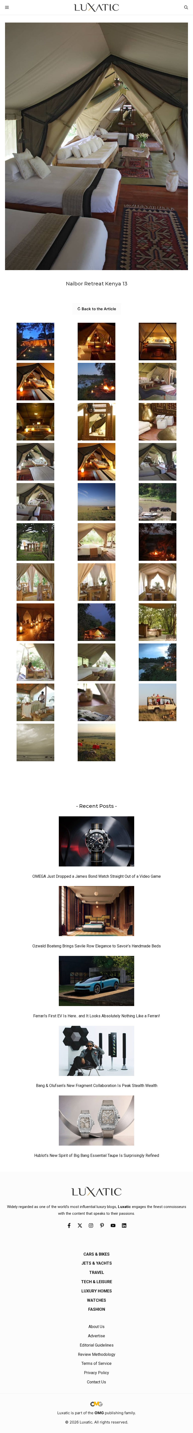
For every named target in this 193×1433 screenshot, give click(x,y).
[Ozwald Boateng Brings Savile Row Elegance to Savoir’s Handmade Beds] (96, 912)
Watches (96, 1300)
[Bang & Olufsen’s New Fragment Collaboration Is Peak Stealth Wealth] (96, 1052)
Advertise (96, 1336)
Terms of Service (96, 1363)
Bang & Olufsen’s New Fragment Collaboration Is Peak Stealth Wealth (96, 1085)
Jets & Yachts (96, 1263)
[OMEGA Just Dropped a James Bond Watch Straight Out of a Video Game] (96, 842)
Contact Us (96, 1382)
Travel (96, 1272)
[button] (186, 7)
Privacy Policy (96, 1372)
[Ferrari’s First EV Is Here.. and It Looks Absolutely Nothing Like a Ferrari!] (96, 982)
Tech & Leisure (96, 1281)
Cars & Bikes (96, 1254)
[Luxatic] (96, 7)
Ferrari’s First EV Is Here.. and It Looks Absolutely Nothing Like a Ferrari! (96, 1016)
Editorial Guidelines (97, 1345)
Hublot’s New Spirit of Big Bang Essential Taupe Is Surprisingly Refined (96, 1155)
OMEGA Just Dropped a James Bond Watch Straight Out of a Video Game (96, 876)
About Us (96, 1326)
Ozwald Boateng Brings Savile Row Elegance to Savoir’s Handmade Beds (96, 946)
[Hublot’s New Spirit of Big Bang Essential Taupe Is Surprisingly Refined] (96, 1121)
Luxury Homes (96, 1291)
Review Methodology (96, 1354)
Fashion (96, 1309)
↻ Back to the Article (96, 308)
